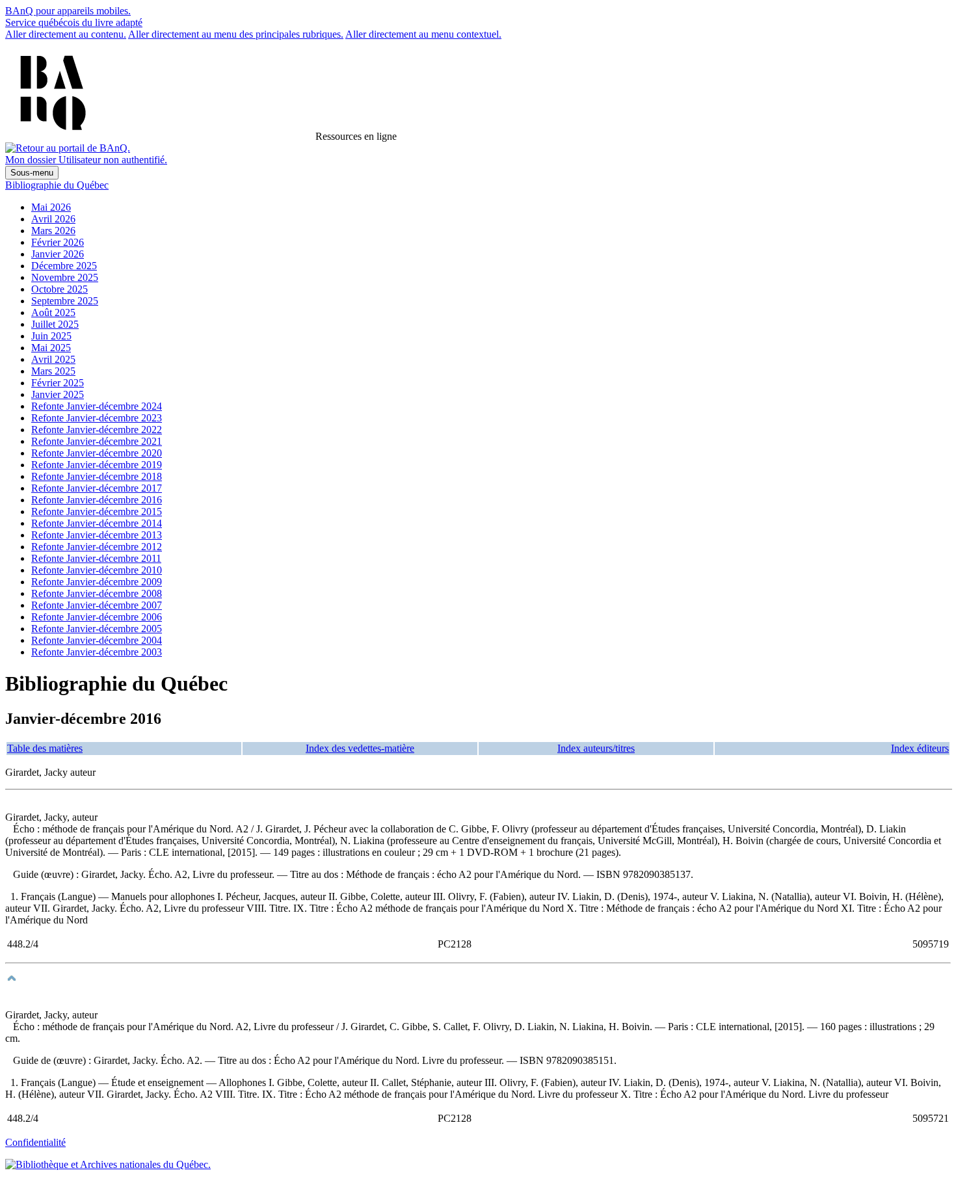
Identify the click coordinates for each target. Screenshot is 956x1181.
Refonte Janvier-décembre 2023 (96, 417)
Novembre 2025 (64, 277)
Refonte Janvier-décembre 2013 (96, 534)
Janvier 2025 (57, 394)
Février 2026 (57, 242)
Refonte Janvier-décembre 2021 (96, 441)
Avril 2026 (53, 218)
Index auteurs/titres (596, 748)
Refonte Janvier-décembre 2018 (96, 476)
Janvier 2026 (57, 253)
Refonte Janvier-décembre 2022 (96, 429)
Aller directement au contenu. (65, 34)
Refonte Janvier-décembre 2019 (96, 464)
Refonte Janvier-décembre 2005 (96, 628)
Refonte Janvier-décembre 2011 (96, 558)
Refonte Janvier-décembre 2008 (96, 593)
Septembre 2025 (64, 300)
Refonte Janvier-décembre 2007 (96, 605)
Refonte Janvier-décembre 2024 (96, 406)
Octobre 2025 (59, 289)
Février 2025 (57, 382)
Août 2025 (53, 312)
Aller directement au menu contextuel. (423, 34)
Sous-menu (31, 173)
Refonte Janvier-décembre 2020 (96, 452)
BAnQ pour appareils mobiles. (68, 10)
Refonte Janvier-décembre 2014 (96, 523)
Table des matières (45, 748)
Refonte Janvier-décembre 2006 (96, 616)
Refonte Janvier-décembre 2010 (96, 570)
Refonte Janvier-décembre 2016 (96, 499)
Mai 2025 (51, 347)
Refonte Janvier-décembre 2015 (96, 511)
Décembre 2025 (64, 265)
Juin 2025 (51, 335)
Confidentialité (35, 1142)
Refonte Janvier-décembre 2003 (96, 651)
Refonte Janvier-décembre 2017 (96, 488)
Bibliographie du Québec (57, 185)
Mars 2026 (53, 230)
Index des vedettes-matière (360, 748)
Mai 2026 (51, 207)
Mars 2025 (53, 371)
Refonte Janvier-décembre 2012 (96, 546)
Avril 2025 (53, 359)
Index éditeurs (920, 748)
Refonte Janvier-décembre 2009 (96, 581)
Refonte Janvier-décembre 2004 (96, 640)
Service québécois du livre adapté (73, 22)
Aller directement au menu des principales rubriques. (235, 34)
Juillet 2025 (55, 324)
